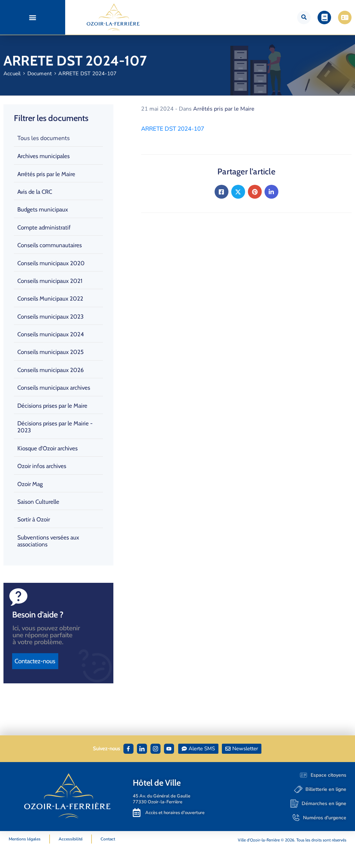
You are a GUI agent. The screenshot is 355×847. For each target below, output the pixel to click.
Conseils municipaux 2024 (50, 334)
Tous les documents (43, 138)
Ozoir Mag (30, 484)
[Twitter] (238, 192)
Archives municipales (43, 156)
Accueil (11, 73)
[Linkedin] (271, 192)
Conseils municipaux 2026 (50, 369)
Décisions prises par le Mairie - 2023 (55, 427)
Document (39, 73)
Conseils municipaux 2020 (51, 263)
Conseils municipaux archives (53, 387)
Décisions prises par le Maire (52, 405)
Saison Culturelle (38, 501)
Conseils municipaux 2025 (50, 351)
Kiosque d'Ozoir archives (47, 448)
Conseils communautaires (49, 245)
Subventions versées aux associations (48, 541)
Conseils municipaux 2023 (50, 316)
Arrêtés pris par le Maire (46, 174)
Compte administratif (44, 227)
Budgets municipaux (42, 209)
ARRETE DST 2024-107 (172, 129)
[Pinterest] (255, 192)
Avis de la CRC (34, 191)
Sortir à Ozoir (33, 519)
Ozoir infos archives (41, 466)
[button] (32, 17)
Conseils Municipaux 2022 (50, 298)
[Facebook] (221, 192)
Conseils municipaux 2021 (50, 280)
